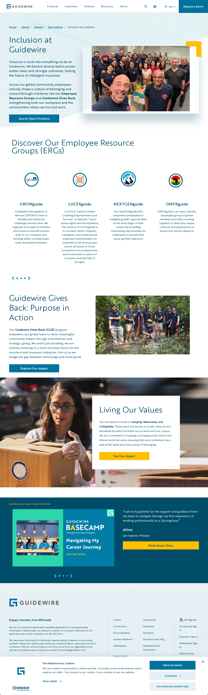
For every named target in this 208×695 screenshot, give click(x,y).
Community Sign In (188, 628)
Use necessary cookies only (173, 686)
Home (13, 27)
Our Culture (55, 27)
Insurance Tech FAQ (153, 639)
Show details (50, 681)
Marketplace (119, 645)
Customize (171, 675)
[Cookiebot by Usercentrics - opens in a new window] (21, 688)
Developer (148, 626)
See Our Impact (124, 456)
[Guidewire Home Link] (34, 603)
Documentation (121, 632)
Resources (107, 6)
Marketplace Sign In (188, 645)
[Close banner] (203, 662)
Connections (120, 626)
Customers (71, 6)
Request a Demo (193, 6)
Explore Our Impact (34, 368)
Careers (38, 27)
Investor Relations (122, 639)
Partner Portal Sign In (186, 655)
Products (52, 6)
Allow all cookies (172, 665)
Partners (89, 6)
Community (149, 620)
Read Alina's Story (161, 545)
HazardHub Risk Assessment (151, 647)
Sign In (172, 6)
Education (148, 632)
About (123, 6)
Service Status (120, 656)
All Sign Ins (190, 620)
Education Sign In (188, 636)
